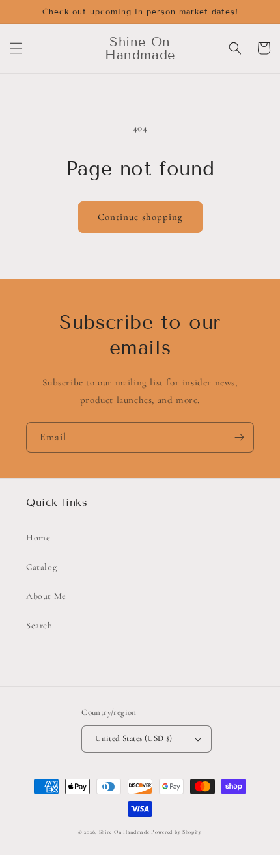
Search (39, 625)
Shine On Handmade (124, 831)
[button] (16, 48)
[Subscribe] (239, 437)
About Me (46, 596)
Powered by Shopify (176, 831)
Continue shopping (140, 217)
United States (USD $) (133, 738)
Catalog (41, 566)
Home (38, 537)
